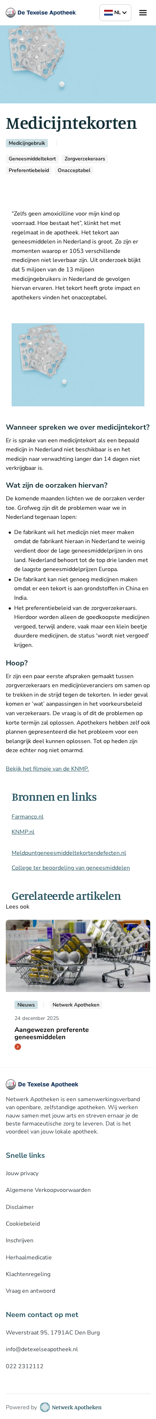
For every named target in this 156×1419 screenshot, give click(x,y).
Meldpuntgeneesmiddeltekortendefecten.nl (69, 853)
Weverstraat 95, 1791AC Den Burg (53, 1333)
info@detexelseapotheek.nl (42, 1349)
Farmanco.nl (28, 817)
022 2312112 (25, 1366)
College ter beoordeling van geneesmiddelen (71, 868)
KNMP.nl (23, 832)
